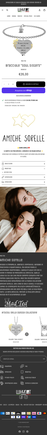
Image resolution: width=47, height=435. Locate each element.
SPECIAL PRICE (28, 16)
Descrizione (8, 164)
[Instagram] (23, 431)
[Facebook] (19, 431)
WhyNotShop (25, 422)
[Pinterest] (27, 431)
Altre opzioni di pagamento (23, 95)
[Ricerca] (7, 10)
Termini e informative (24, 427)
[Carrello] (44, 10)
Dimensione (8, 177)
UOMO (8, 16)
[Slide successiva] (42, 329)
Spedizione (8, 182)
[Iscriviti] (43, 359)
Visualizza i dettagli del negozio (15, 105)
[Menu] (2, 10)
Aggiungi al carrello (32, 84)
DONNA (14, 16)
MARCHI (20, 16)
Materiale (8, 168)
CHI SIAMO (37, 16)
